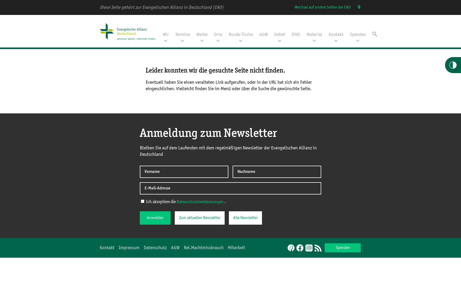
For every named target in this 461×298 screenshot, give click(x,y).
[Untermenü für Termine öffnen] (182, 40)
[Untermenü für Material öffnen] (314, 40)
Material (314, 34)
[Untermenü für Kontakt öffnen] (336, 40)
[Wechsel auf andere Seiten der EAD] (356, 7)
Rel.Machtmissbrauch (204, 247)
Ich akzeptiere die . (185, 202)
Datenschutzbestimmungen (200, 202)
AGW (263, 34)
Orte (218, 34)
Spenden (358, 34)
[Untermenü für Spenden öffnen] (357, 40)
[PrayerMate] (290, 247)
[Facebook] (299, 248)
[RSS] (318, 248)
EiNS (296, 34)
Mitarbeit (236, 247)
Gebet (279, 34)
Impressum (129, 247)
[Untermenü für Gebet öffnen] (279, 40)
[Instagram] (309, 248)
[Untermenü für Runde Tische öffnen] (240, 40)
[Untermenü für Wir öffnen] (165, 40)
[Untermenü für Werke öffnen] (202, 40)
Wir (166, 34)
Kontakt (336, 34)
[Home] (130, 40)
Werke (202, 34)
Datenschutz (155, 247)
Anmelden (155, 218)
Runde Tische (241, 34)
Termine (182, 34)
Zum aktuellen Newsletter (199, 218)
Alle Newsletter (245, 218)
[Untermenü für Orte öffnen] (218, 40)
